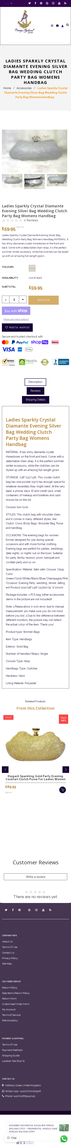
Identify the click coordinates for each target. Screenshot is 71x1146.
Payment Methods (12, 1050)
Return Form (9, 998)
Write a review (35, 877)
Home (7, 88)
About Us (7, 941)
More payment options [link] (16, 319)
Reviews (35, 390)
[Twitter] (30, 3)
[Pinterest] (42, 3)
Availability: (10, 277)
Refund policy (10, 1020)
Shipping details (35, 399)
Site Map (7, 963)
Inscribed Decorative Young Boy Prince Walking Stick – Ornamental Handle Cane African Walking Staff (33, 1128)
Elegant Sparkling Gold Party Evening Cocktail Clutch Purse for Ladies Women (36, 778)
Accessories (24, 88)
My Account (9, 1009)
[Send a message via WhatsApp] (64, 1139)
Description (35, 381)
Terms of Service (11, 1015)
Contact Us (8, 952)
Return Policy (9, 987)
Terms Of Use (9, 947)
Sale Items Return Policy (16, 993)
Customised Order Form (15, 1004)
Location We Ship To (13, 1061)
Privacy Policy (10, 958)
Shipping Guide (11, 1055)
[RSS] (65, 3)
